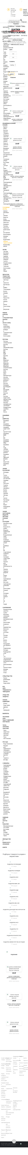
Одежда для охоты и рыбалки (6, 820)
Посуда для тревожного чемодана (7, 748)
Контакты (21, 1068)
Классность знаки (6, 527)
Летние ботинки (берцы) (6, 253)
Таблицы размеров (12, 5)
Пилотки (6, 222)
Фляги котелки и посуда (5, 633)
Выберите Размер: (17, 100)
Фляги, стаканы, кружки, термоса (6, 772)
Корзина (25, 1063)
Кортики (6, 787)
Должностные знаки (7, 524)
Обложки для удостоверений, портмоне (8, 719)
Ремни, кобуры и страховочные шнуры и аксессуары (8, 318)
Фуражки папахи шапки (6, 140)
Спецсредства (7, 676)
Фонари (5, 650)
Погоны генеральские (7, 342)
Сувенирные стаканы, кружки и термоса (7, 755)
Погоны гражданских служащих (7, 404)
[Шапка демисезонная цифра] (17, 89)
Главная (24, 22)
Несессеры (6, 622)
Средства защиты (6, 695)
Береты (5, 217)
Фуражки (6, 228)
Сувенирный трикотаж (7, 784)
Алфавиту (21, 74)
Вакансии (21, 1075)
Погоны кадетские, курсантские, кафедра (7, 398)
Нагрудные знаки (6, 507)
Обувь (2, 1068)
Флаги (5, 703)
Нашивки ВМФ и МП (6, 436)
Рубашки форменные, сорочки (7, 95)
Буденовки (6, 239)
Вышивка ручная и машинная (6, 150)
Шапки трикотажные (7, 242)
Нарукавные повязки (7, 119)
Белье (5, 291)
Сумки (5, 613)
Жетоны (5, 582)
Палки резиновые (6, 678)
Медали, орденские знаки (6, 531)
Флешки (5, 805)
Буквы (5, 490)
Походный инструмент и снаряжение (7, 646)
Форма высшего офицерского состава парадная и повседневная (7, 199)
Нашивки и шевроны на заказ (15, 1070)
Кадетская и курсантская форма (7, 74)
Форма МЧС (5, 69)
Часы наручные (6, 731)
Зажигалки (6, 802)
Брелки (5, 803)
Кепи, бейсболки (6, 219)
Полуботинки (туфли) (7, 263)
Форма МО (5, 62)
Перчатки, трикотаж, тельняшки (6, 276)
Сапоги (5, 146)
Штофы (5, 760)
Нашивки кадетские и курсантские (7, 429)
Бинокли (6, 629)
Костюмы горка (6, 834)
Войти (25, 1058)
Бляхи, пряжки (5, 492)
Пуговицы (6, 500)
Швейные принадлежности (8, 115)
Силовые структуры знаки (6, 558)
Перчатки (6, 298)
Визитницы (6, 809)
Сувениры (6, 763)
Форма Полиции (6, 65)
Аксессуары (6, 336)
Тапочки (6, 266)
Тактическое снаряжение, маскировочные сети (8, 660)
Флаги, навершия (6, 700)
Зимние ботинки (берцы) (6, 257)
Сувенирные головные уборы (7, 766)
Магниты (6, 807)
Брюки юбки (5, 127)
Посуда (5, 742)
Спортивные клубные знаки (7, 553)
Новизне (13, 77)
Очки (4, 672)
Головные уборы (6, 208)
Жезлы (5, 681)
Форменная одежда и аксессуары (9, 1059)
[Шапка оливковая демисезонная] (17, 117)
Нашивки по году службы (6, 447)
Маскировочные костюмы (8, 826)
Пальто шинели (5, 143)
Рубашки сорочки (6, 135)
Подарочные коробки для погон (7, 410)
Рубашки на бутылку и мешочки (6, 797)
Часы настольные (7, 737)
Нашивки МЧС (6, 464)
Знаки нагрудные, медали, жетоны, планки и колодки (7, 516)
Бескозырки (7, 234)
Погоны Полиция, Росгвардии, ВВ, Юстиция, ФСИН (7, 387)
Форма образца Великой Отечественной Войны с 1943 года (8, 48)
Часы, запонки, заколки (6, 726)
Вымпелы (6, 713)
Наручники (6, 683)
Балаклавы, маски (6, 245)
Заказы (25, 1065)
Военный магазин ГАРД (4, 12)
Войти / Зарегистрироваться (11, 3)
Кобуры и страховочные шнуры (7, 332)
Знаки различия (6, 469)
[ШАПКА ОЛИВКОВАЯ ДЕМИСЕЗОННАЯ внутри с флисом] (17, 200)
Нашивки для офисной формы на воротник (6, 458)
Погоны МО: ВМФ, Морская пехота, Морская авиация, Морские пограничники (7, 362)
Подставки (6, 705)
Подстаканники (8, 744)
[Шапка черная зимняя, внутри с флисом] (17, 172)
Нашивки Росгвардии (6, 424)
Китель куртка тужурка (6, 131)
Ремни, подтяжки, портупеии (6, 326)
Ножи (5, 642)
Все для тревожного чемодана (7, 689)
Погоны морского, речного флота (6, 379)
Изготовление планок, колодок (16, 1062)
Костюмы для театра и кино (6, 165)
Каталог (10, 26)
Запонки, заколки (6, 734)
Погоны (5, 339)
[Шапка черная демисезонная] (17, 145)
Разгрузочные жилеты (7, 610)
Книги (5, 847)
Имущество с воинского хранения (7, 841)
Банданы (6, 224)
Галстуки (6, 84)
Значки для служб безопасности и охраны (7, 565)
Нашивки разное (6, 451)
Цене (12, 74)
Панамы (5, 226)
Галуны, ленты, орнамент (6, 486)
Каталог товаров (3, 28)
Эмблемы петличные (6, 477)
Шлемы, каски (5, 237)
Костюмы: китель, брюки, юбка (6, 101)
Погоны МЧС (5, 393)
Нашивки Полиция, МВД (6, 441)
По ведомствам (14, 22)
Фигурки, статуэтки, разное (6, 812)
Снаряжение (7, 607)
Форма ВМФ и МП (5, 58)
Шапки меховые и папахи (6, 213)
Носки (5, 299)
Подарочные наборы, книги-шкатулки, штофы (7, 779)
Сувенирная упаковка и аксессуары (7, 586)
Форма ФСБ (5, 82)
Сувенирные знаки (7, 579)
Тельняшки (6, 289)
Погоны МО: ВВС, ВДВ (5, 352)
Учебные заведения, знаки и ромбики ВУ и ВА (6, 545)
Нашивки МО (6, 421)
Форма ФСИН (5, 78)
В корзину (17, 107)
